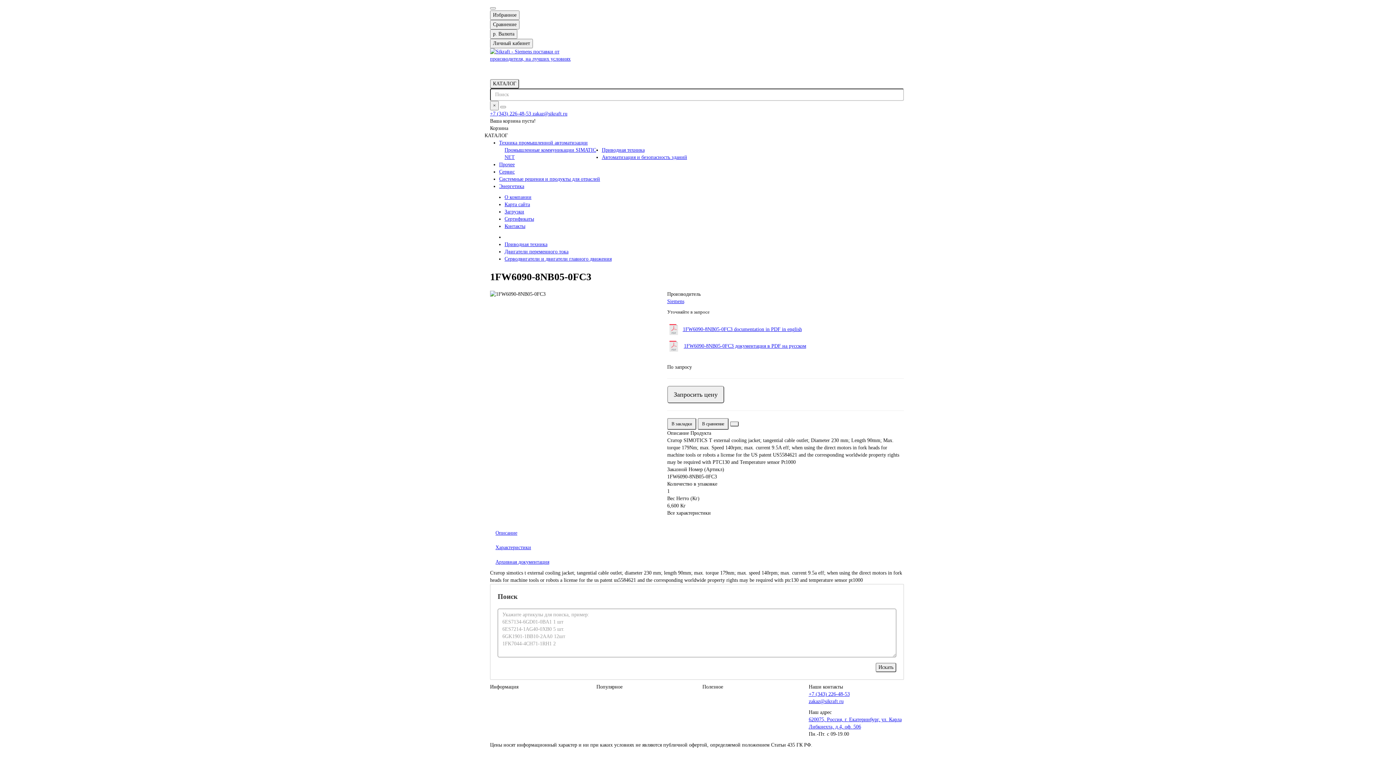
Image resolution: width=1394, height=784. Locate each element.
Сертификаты (519, 219)
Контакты (515, 226)
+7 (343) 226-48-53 (511, 114)
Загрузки (514, 212)
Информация (504, 687)
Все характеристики (689, 513)
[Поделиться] (734, 423)
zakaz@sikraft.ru (550, 114)
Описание (506, 533)
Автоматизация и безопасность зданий (644, 157)
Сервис (507, 172)
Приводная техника (623, 150)
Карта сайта (517, 204)
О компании (518, 197)
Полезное (712, 687)
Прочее (507, 164)
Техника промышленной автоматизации (543, 143)
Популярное (609, 687)
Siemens (675, 301)
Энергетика (511, 186)
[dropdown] (493, 8)
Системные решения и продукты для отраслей (549, 179)
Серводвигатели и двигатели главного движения (558, 259)
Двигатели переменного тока (536, 251)
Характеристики (513, 547)
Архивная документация (522, 562)
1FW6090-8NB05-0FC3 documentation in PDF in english (742, 329)
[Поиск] (503, 107)
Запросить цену (696, 394)
